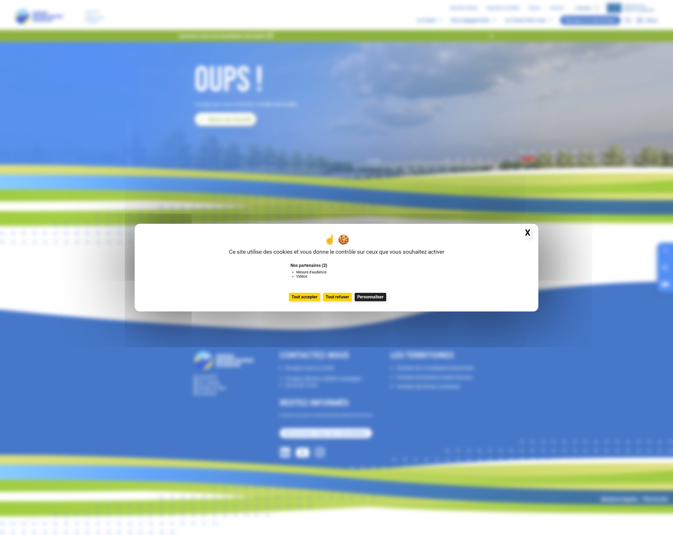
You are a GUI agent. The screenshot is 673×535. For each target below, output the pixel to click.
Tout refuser (337, 296)
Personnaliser (370, 296)
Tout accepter (305, 296)
